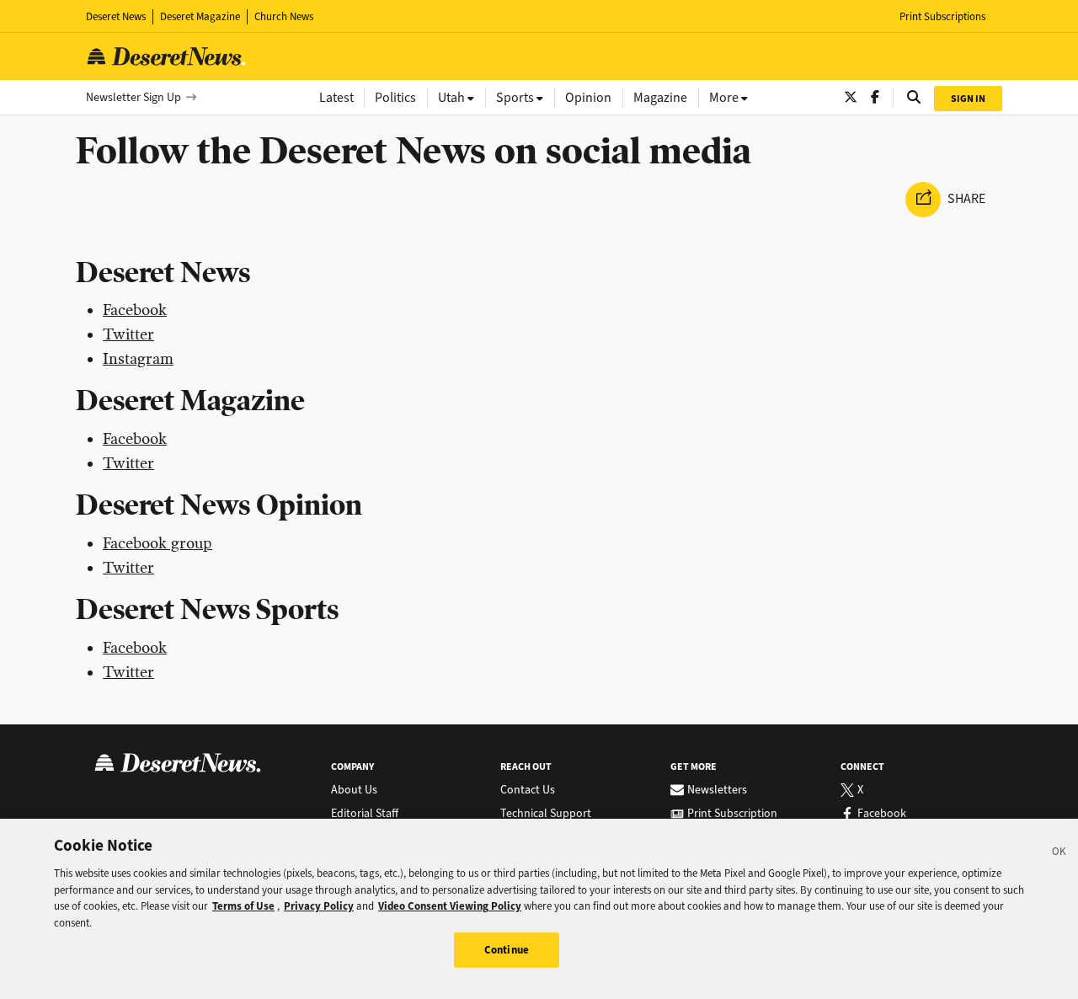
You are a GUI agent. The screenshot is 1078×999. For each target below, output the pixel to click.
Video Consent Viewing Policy (449, 906)
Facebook (135, 310)
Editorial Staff (364, 813)
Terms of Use (243, 906)
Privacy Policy (319, 906)
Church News (283, 16)
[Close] (1059, 854)
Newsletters (717, 790)
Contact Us (527, 790)
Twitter (128, 334)
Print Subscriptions (942, 16)
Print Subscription (732, 813)
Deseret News (116, 16)
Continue (506, 950)
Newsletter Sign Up (133, 97)
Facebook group (157, 543)
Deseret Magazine (200, 16)
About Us (354, 790)
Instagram (138, 359)
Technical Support (545, 813)
